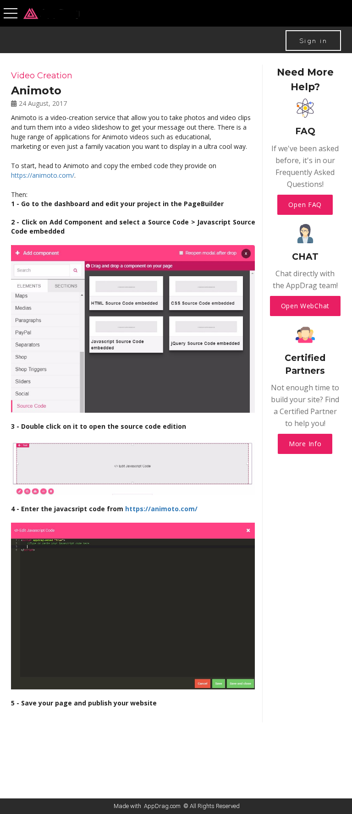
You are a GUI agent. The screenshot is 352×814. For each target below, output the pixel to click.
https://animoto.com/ (42, 175)
